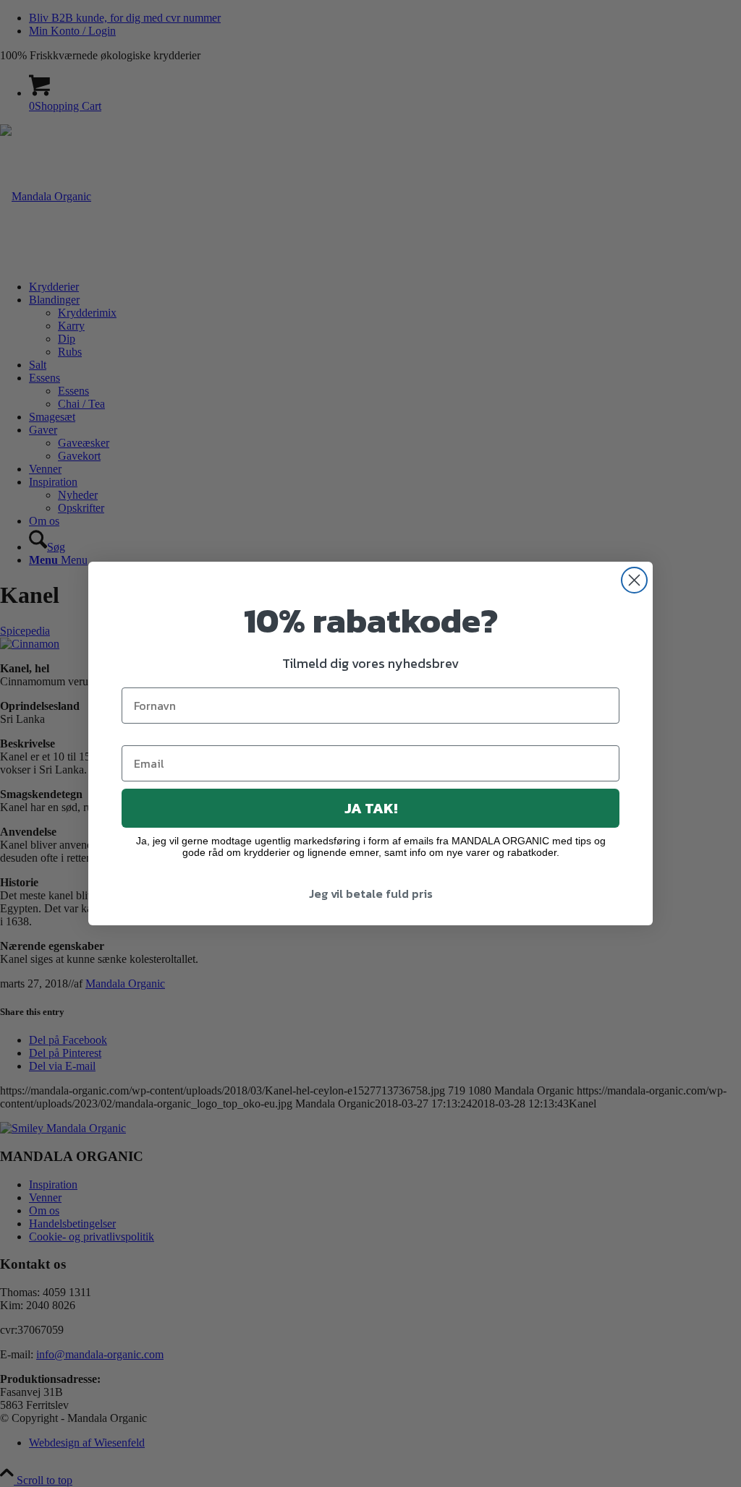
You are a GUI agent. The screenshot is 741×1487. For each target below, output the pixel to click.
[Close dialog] (634, 580)
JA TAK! (370, 808)
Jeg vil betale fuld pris (371, 893)
